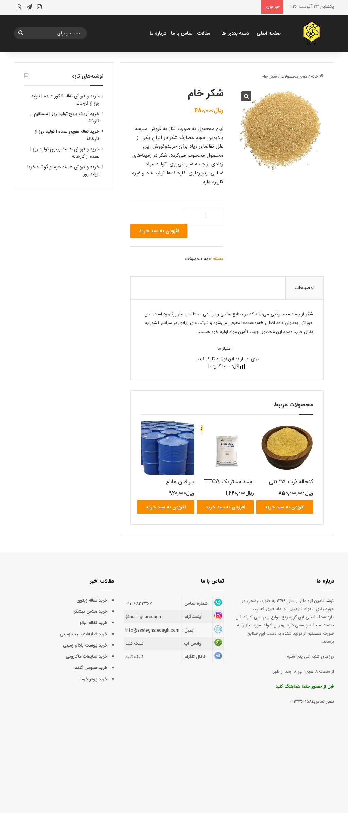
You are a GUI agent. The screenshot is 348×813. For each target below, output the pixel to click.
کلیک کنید (134, 643)
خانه (314, 76)
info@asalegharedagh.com (152, 630)
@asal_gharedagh (143, 616)
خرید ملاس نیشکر (90, 611)
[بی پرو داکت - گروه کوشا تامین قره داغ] (312, 33)
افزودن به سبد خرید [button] (284, 507)
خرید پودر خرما (93, 679)
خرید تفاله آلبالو (93, 622)
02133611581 (301, 701)
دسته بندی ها (235, 33)
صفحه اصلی (269, 33)
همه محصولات (294, 76)
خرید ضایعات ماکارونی (86, 656)
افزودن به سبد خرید (159, 231)
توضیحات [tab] (304, 288)
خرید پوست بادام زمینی (85, 645)
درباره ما (158, 33)
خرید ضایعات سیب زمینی (83, 634)
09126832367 (138, 603)
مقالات (203, 33)
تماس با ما (182, 33)
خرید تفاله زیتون (91, 600)
